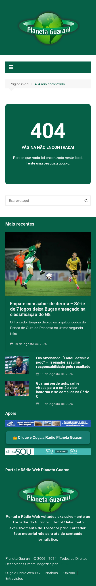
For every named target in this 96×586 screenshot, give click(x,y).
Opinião (69, 573)
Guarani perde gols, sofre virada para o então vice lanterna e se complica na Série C (62, 390)
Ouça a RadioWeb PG (22, 573)
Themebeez (67, 564)
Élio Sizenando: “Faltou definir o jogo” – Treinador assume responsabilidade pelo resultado (63, 362)
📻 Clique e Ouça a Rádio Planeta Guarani (48, 437)
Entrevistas (14, 578)
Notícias (51, 573)
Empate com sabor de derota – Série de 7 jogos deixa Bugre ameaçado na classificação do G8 (48, 309)
